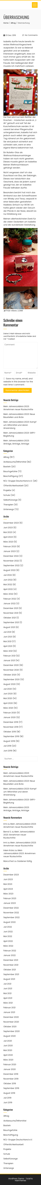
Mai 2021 (7, 641)
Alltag (6, 457)
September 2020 (11, 679)
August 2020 (9, 684)
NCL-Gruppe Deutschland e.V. (17, 481)
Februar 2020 (9, 712)
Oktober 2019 (9, 731)
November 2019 (10, 727)
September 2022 (11, 565)
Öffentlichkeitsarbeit (13, 485)
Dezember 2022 (11, 556)
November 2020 (11, 670)
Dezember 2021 (10, 608)
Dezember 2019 (10, 722)
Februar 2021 (9, 655)
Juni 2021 (7, 636)
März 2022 (8, 594)
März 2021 (8, 651)
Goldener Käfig (24, 861)
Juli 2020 (7, 689)
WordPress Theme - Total (19, 1178)
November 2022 (11, 560)
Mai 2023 (7, 532)
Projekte (7, 490)
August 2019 (9, 741)
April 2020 (8, 703)
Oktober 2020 (10, 674)
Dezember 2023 (11, 523)
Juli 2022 (7, 575)
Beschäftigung (10, 476)
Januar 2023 (9, 551)
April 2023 (8, 537)
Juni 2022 (8, 579)
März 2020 (8, 708)
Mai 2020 (7, 698)
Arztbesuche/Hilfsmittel (14, 462)
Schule (6, 495)
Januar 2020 (9, 717)
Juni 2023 (8, 527)
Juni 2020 (8, 693)
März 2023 (8, 541)
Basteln (7, 466)
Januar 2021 (9, 660)
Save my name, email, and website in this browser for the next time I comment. (18, 381)
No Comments (31, 35)
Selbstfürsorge (10, 500)
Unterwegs (8, 509)
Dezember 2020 (11, 665)
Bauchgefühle (10, 471)
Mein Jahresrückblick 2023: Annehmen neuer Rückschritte (19, 834)
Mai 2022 (7, 584)
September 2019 (11, 736)
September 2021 (11, 622)
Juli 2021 (7, 632)
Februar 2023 (9, 546)
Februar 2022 (9, 598)
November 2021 (10, 613)
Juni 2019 (7, 750)
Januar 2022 (9, 603)
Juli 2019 (7, 746)
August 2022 (9, 570)
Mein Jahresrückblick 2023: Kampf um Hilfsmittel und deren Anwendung (19, 425)
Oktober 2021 (9, 617)
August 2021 (9, 627)
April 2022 (8, 589)
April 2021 (7, 646)
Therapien (8, 504)
